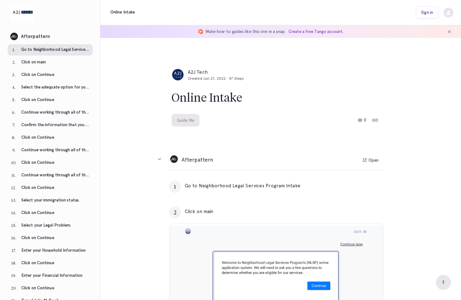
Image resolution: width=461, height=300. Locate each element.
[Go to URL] (365, 185)
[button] (50, 34)
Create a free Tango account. (316, 31)
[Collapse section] (159, 159)
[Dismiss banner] (449, 31)
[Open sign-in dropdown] (448, 13)
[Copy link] (375, 120)
